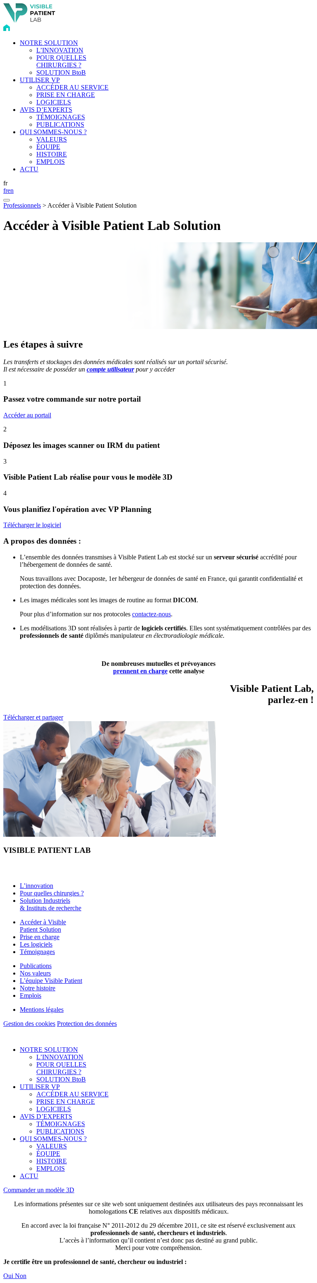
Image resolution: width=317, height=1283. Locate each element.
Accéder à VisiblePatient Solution (43, 925)
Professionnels (22, 205)
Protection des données (87, 1023)
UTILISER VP (40, 79)
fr (5, 190)
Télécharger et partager (33, 717)
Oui (9, 1275)
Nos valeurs (35, 973)
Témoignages (37, 951)
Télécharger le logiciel (32, 524)
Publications (36, 965)
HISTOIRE (51, 154)
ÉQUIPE (48, 146)
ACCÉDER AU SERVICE (72, 87)
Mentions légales (42, 1009)
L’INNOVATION (59, 50)
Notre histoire (37, 988)
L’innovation (36, 885)
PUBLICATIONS (60, 124)
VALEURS (51, 139)
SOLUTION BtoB (61, 72)
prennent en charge (140, 671)
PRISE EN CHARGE (65, 94)
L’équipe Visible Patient (51, 980)
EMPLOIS (50, 161)
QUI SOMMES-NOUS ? (53, 131)
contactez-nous (151, 614)
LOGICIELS (53, 102)
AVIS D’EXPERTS (46, 109)
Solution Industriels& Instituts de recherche (50, 904)
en (10, 190)
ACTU (29, 169)
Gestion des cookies (29, 1023)
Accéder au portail (27, 415)
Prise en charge (39, 936)
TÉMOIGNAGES (60, 117)
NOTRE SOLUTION (49, 42)
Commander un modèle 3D (38, 1189)
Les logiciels (36, 944)
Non (20, 1275)
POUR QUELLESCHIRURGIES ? (61, 61)
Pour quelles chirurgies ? (52, 893)
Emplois (30, 995)
